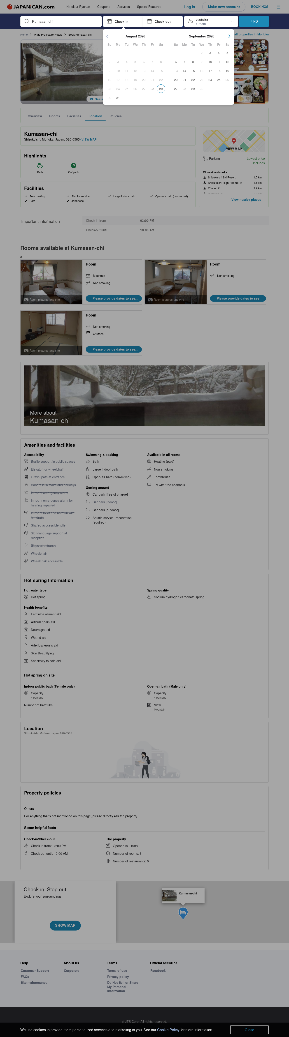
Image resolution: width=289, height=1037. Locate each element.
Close (249, 1029)
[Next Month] (229, 36)
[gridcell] (161, 52)
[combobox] (64, 21)
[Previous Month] (107, 36)
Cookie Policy (168, 1029)
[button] (123, 21)
